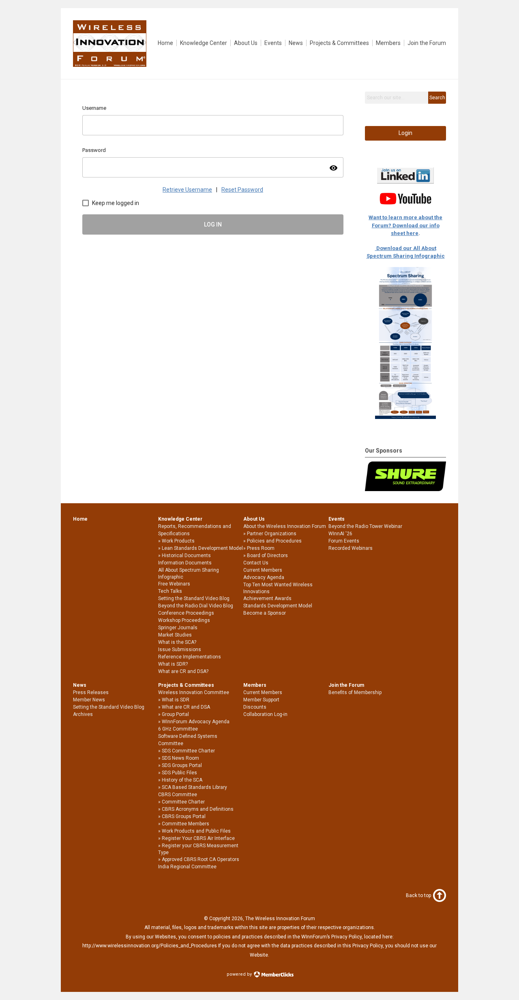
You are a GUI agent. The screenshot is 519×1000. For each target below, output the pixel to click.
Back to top (418, 895)
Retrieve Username (187, 189)
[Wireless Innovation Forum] (109, 64)
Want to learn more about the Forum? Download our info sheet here (405, 225)
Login (405, 133)
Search (437, 97)
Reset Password (242, 189)
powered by (240, 974)
